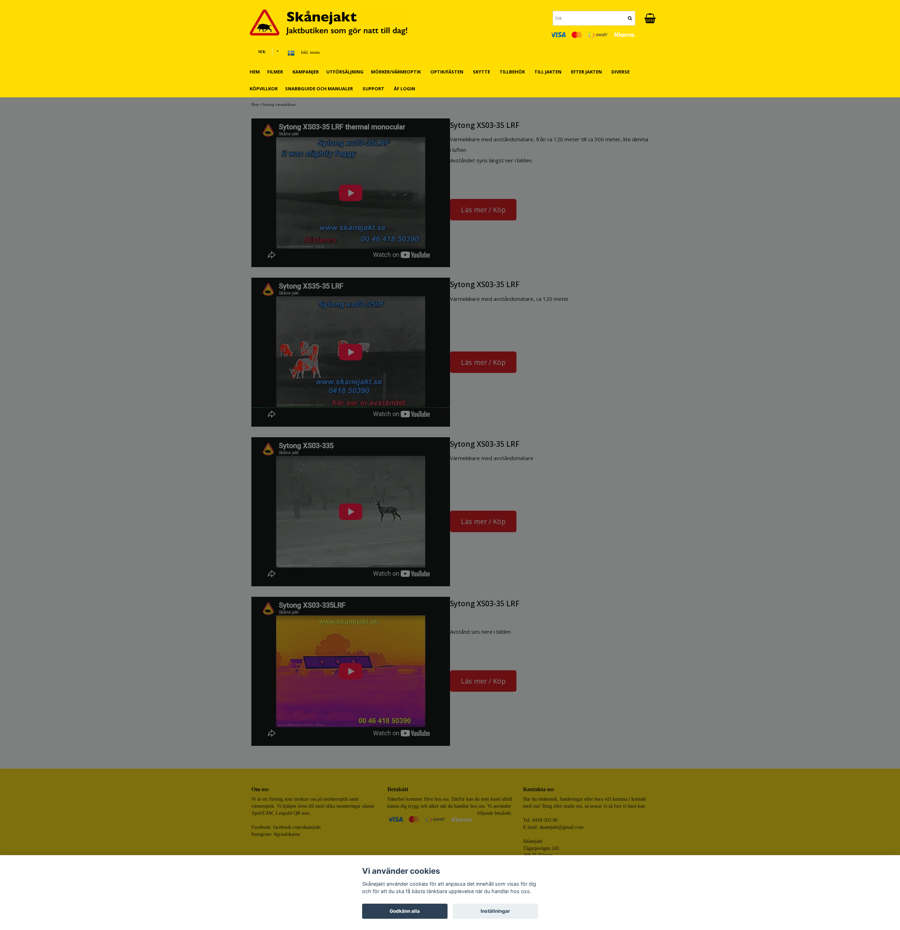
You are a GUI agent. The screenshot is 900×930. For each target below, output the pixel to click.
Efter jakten (587, 72)
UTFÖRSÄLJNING (345, 72)
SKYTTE (482, 72)
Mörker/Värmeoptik (397, 72)
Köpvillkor (264, 88)
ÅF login (404, 88)
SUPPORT (374, 88)
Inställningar (495, 911)
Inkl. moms (310, 52)
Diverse (621, 72)
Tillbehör (513, 72)
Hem (255, 72)
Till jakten (549, 72)
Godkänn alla (405, 911)
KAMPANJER (305, 72)
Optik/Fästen (447, 72)
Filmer (276, 72)
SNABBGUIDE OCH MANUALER (320, 88)
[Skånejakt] (334, 22)
